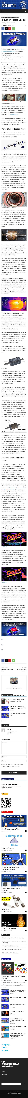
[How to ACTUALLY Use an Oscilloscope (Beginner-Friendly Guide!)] (5, 1020)
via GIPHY (4, 547)
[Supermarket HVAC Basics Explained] (14, 880)
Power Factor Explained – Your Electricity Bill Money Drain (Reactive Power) (17, 1035)
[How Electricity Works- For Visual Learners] (5, 1028)
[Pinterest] (9, 28)
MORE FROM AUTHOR (19, 695)
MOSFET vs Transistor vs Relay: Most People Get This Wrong (18, 708)
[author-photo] (14, 684)
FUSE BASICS (6, 909)
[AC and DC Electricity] (14, 920)
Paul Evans (5, 25)
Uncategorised (16, 17)
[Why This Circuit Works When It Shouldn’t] (5, 1006)
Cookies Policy (16, 1092)
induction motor (9, 17)
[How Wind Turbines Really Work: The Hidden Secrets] (14, 859)
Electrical (7, 14)
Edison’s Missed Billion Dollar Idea (10, 953)
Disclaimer (10, 1092)
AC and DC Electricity (8, 928)
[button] (2, 11)
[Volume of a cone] (14, 840)
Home (2, 14)
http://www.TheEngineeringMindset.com (14, 688)
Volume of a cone (7, 848)
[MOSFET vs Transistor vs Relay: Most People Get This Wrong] (5, 708)
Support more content (7, 779)
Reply (8, 734)
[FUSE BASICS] (14, 901)
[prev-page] (2, 721)
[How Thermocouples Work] (14, 821)
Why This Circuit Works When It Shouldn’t (12, 949)
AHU (2, 110)
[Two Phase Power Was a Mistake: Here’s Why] (5, 701)
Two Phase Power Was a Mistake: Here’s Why (13, 938)
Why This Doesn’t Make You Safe (10, 946)
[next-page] (5, 721)
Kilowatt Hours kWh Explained (22, 670)
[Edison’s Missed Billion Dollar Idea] (5, 1013)
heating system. (14, 114)
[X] (6, 28)
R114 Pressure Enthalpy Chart (7, 670)
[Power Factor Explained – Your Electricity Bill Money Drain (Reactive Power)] (5, 1035)
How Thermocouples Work (10, 829)
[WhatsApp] (13, 28)
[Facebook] (2, 28)
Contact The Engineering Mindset (14, 1093)
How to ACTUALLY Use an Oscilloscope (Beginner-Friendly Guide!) (18, 1020)
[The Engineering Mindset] (14, 4)
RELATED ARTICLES (7, 695)
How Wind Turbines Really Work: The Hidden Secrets (12, 868)
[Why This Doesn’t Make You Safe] (5, 715)
